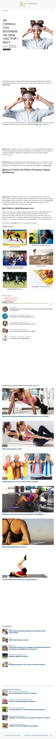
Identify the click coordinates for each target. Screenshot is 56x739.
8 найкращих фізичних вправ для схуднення (21, 316)
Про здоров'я (7, 49)
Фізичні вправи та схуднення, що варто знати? (22, 324)
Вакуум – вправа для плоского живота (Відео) (22, 331)
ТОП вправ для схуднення (11, 689)
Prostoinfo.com (14, 735)
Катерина (5, 46)
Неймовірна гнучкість (10, 300)
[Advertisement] (28, 69)
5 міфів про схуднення (10, 298)
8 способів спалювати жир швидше (19, 338)
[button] (53, 11)
